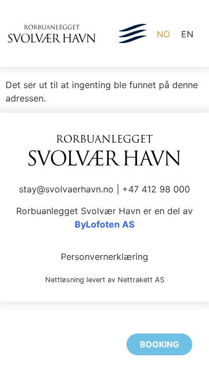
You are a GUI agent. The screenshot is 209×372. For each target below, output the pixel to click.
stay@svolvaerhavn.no (66, 189)
